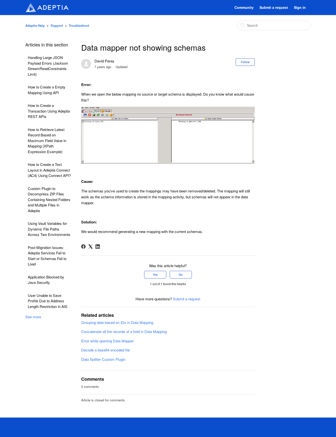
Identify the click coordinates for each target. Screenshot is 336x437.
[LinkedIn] (97, 246)
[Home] (47, 7)
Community (244, 7)
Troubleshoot (79, 25)
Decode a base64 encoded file (105, 349)
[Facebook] (83, 246)
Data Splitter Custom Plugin (103, 359)
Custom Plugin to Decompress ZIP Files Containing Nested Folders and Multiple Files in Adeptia (49, 199)
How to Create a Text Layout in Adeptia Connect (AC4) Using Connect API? (49, 170)
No (181, 274)
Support (57, 25)
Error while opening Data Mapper (107, 340)
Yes (155, 274)
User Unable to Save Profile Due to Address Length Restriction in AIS (47, 301)
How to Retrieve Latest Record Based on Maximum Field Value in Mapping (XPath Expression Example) (47, 140)
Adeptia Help (35, 25)
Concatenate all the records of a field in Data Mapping (124, 331)
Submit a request (274, 7)
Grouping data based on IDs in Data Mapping (117, 322)
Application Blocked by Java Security (46, 279)
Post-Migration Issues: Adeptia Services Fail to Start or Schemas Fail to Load (47, 256)
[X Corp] (90, 246)
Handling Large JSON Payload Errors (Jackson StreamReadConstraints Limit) (48, 66)
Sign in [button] (300, 7)
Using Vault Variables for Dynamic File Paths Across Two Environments (49, 229)
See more (33, 316)
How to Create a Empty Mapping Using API (46, 89)
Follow (245, 62)
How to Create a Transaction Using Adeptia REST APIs (49, 111)
